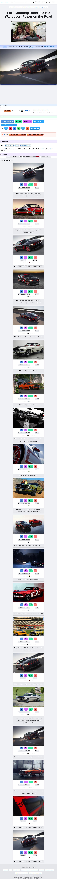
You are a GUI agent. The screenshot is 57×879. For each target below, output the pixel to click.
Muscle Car (8, 148)
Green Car (20, 509)
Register (53, 2)
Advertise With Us (49, 870)
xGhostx (32, 226)
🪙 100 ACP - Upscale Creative (17, 134)
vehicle (17, 145)
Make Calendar (38, 121)
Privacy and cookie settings (35, 873)
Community (44, 2)
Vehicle (29, 266)
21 (31, 536)
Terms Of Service (25, 870)
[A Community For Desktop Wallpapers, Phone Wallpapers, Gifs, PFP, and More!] (10, 7)
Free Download (8, 121)
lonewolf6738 (32, 644)
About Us (6, 870)
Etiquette (42, 870)
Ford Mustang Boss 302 (25, 145)
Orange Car (20, 647)
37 (31, 327)
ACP (4, 134)
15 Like (19, 121)
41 (31, 291)
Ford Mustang (8, 145)
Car (25, 302)
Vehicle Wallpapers (26, 7)
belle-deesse (32, 714)
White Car (29, 718)
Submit (37, 2)
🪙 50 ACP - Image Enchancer (35, 134)
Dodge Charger (46, 148)
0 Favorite (28, 121)
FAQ (11, 870)
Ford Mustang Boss (19, 302)
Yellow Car (26, 647)
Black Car (22, 193)
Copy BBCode (35, 128)
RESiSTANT (27, 110)
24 (31, 184)
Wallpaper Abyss (16, 7)
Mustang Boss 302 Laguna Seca (40, 7)
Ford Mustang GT (15, 148)
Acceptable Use (34, 870)
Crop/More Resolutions (9, 124)
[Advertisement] (28, 94)
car (13, 145)
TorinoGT (32, 367)
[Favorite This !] (26, 570)
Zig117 (32, 262)
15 (31, 747)
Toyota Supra (39, 148)
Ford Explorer (32, 148)
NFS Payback (23, 579)
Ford (32, 193)
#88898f (34, 156)
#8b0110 (37, 156)
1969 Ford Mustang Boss (31, 720)
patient (32, 576)
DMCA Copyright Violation (21, 873)
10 (31, 361)
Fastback (19, 613)
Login (49, 2)
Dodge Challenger (24, 148)
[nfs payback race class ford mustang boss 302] (28, 568)
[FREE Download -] (21, 570)
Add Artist (7, 110)
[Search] (25, 2)
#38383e (28, 156)
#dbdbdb (31, 156)
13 (31, 257)
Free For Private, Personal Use (41, 110)
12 (31, 221)
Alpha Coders (4, 2)
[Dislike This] (35, 570)
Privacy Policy (16, 870)
